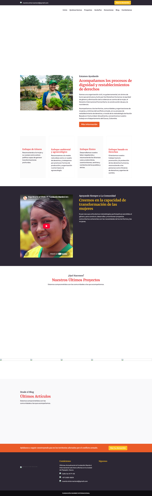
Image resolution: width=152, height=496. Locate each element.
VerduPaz (98, 10)
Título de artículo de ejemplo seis (95, 397)
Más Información (89, 124)
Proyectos (88, 10)
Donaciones (108, 10)
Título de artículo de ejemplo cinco (95, 418)
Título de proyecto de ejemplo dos (76, 336)
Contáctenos (127, 10)
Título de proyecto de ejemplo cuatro (76, 295)
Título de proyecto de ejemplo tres (76, 315)
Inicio (65, 10)
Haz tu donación (122, 3)
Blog (117, 10)
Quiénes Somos (75, 10)
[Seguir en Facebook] (102, 2)
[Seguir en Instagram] (106, 2)
